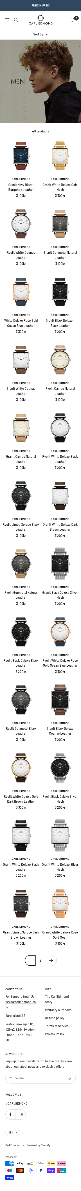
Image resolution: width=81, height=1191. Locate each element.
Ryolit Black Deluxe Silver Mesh (60, 799)
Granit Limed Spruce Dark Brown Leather (21, 934)
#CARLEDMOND (16, 1103)
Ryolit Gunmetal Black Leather (21, 731)
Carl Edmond (21, 178)
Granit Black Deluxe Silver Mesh (60, 595)
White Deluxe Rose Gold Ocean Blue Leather (21, 323)
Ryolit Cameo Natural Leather (60, 391)
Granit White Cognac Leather (21, 391)
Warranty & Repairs (58, 1010)
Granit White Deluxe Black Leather (21, 867)
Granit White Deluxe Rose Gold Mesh (60, 934)
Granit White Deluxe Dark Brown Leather (60, 527)
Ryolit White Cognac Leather (21, 255)
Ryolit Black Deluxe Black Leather (21, 663)
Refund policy (54, 1018)
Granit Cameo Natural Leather (21, 459)
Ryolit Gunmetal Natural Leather (20, 595)
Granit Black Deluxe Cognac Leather (60, 731)
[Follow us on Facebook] (10, 1114)
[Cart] (73, 20)
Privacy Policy (54, 1034)
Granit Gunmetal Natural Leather (60, 255)
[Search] (16, 20)
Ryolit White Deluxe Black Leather (60, 459)
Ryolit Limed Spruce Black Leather (21, 527)
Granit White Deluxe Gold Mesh (60, 187)
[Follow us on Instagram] (21, 1114)
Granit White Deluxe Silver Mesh (60, 867)
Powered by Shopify (38, 1145)
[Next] (51, 960)
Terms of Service (57, 1026)
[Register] (69, 1078)
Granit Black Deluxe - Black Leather (60, 323)
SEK (10, 1132)
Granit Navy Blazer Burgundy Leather (21, 187)
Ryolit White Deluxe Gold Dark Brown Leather (21, 799)
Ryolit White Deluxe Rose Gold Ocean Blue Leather (60, 663)
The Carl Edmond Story (57, 999)
